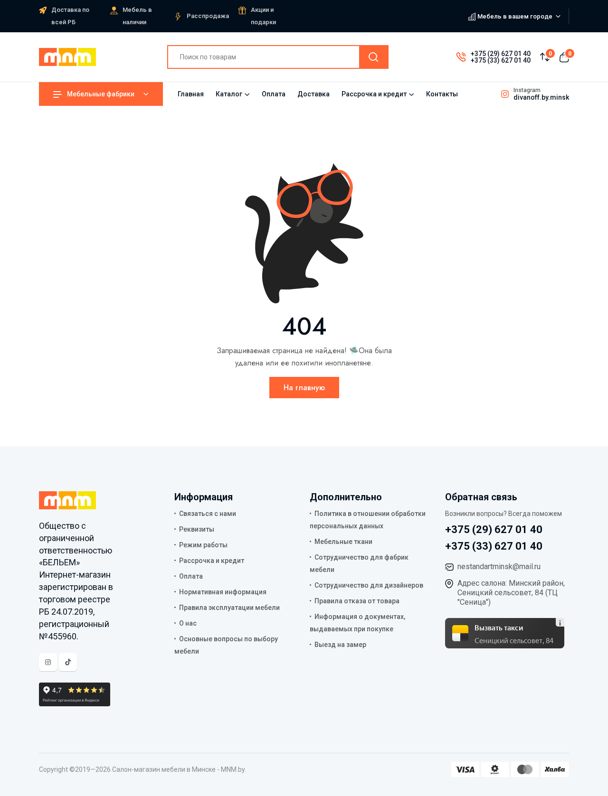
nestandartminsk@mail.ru (499, 566)
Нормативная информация (222, 592)
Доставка (313, 94)
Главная (191, 94)
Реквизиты (196, 529)
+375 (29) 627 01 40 (501, 53)
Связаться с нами (207, 513)
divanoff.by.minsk (541, 97)
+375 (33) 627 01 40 (501, 60)
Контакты (442, 94)
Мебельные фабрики (100, 94)
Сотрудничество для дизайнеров (368, 585)
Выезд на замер (340, 644)
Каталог (229, 94)
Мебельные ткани (343, 541)
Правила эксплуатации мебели (229, 607)
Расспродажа (208, 15)
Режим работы (203, 545)
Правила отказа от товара (356, 601)
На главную (304, 387)
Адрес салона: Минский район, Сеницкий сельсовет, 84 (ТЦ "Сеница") (511, 593)
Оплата (273, 94)
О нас (188, 623)
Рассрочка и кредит (374, 94)
